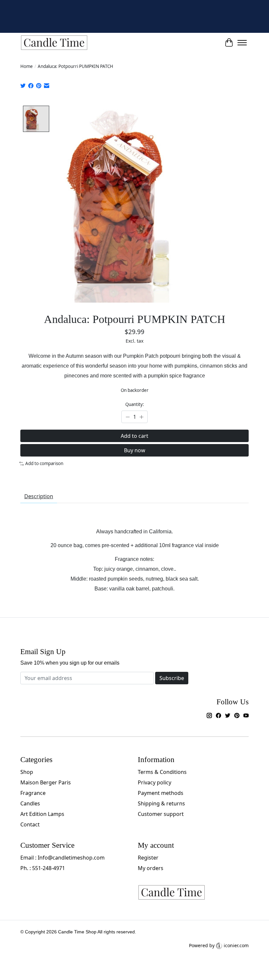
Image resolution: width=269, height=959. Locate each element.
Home (26, 66)
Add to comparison (44, 463)
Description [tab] (38, 496)
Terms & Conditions (162, 772)
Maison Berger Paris (45, 782)
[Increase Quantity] (141, 417)
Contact (30, 824)
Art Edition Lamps (42, 814)
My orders (150, 868)
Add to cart (134, 435)
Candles (30, 803)
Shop (26, 772)
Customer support (161, 814)
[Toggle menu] (242, 42)
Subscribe (171, 678)
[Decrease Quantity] (127, 417)
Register (148, 857)
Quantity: (134, 404)
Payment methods (160, 793)
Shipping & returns (161, 803)
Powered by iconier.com (219, 945)
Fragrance (33, 793)
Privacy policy (154, 782)
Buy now (134, 450)
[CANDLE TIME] (54, 43)
